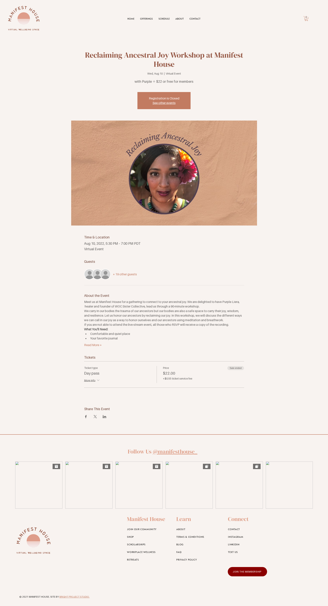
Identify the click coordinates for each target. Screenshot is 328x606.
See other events (164, 103)
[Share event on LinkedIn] (104, 416)
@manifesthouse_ (175, 451)
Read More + (93, 345)
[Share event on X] (95, 416)
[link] (306, 18)
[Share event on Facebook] (86, 416)
